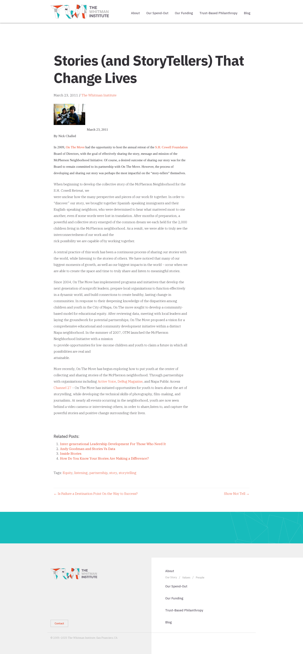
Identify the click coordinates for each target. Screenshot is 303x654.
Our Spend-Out (157, 13)
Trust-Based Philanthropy (218, 13)
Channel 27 (62, 387)
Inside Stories (70, 453)
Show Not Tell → (236, 493)
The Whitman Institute (98, 95)
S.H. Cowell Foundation (171, 147)
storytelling (127, 473)
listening (81, 473)
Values (186, 577)
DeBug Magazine (130, 381)
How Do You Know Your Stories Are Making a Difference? (104, 458)
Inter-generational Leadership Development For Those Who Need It (113, 444)
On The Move (75, 147)
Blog (247, 13)
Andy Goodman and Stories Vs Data (87, 449)
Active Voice (107, 381)
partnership (98, 473)
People (200, 577)
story (113, 473)
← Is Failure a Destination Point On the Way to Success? (96, 493)
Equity (67, 473)
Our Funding (184, 13)
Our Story (171, 577)
